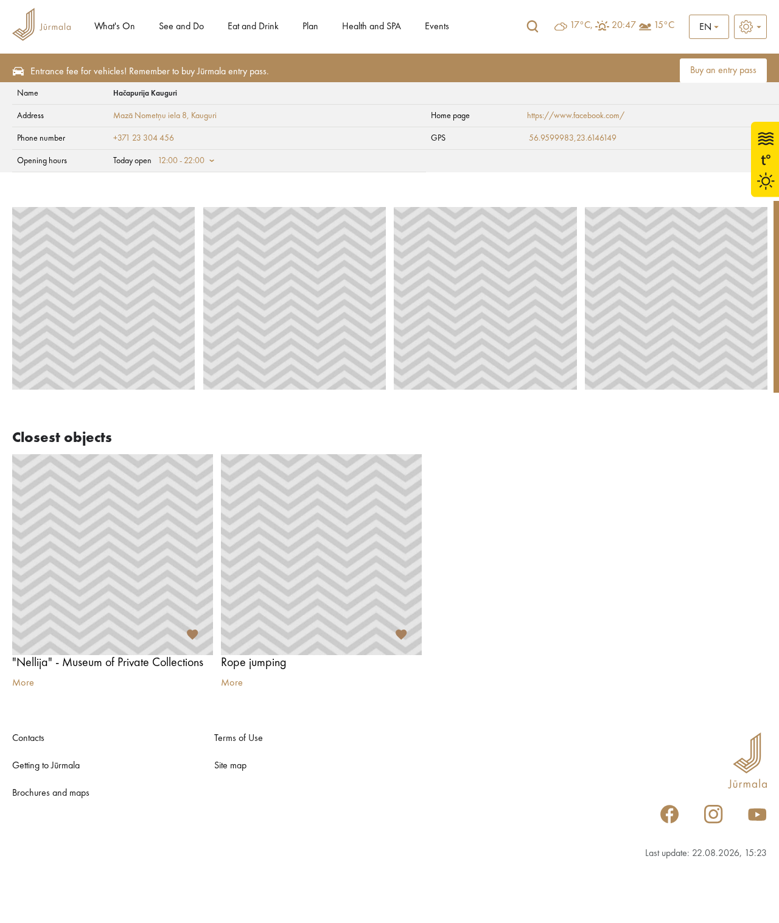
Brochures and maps (50, 793)
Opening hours (42, 160)
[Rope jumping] (321, 554)
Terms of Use (238, 738)
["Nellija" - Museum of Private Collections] (112, 554)
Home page (450, 115)
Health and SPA (371, 27)
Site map (230, 766)
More (23, 683)
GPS (438, 138)
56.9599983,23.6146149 (573, 138)
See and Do (181, 27)
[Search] (532, 27)
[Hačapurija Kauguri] (103, 298)
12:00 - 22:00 (181, 160)
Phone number (41, 138)
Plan (310, 27)
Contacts (28, 738)
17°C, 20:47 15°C (622, 25)
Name (27, 93)
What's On (114, 27)
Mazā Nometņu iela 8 (150, 115)
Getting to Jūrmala (46, 766)
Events (437, 27)
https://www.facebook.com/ (575, 115)
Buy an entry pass (723, 70)
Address (30, 115)
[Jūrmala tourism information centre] (41, 26)
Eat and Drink (253, 27)
